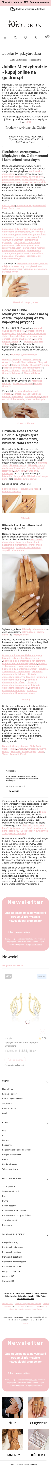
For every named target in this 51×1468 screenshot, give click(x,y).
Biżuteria (25, 518)
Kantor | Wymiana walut (12, 1099)
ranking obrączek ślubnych (31, 399)
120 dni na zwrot (9, 1220)
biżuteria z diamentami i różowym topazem (20, 675)
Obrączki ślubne (25, 423)
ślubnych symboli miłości (24, 354)
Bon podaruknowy (10, 1242)
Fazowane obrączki (23, 383)
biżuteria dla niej (10, 488)
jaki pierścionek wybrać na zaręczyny (22, 267)
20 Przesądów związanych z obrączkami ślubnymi (25, 832)
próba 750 (14, 830)
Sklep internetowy (23, 1464)
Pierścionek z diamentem (13, 1247)
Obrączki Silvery (31, 373)
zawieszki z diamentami (28, 547)
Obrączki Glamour (31, 370)
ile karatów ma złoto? (21, 828)
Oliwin (41, 751)
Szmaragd (32, 748)
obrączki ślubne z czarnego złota (25, 336)
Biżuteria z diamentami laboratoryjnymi (22, 655)
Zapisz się (14, 791)
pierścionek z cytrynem (14, 237)
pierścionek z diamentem (15, 229)
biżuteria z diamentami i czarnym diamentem (24, 665)
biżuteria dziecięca (11, 491)
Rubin (13, 748)
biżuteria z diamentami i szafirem (19, 681)
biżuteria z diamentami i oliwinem (22, 673)
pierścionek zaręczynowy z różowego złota (24, 182)
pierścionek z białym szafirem (30, 234)
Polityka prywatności (11, 1154)
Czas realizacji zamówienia (14, 1210)
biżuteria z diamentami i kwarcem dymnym (19, 692)
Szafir (5, 748)
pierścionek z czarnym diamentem (21, 238)
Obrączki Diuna (28, 362)
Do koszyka (18, 1060)
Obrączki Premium (39, 365)
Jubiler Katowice (11, 1296)
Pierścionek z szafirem (12, 1257)
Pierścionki (19, 468)
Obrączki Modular (11, 370)
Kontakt (5, 1159)
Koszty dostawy (9, 1206)
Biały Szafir (36, 746)
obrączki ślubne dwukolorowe (17, 339)
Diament (6, 746)
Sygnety (31, 468)
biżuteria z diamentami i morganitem (25, 670)
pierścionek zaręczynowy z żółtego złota (23, 176)
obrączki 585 (35, 393)
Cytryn (42, 748)
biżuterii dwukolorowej (25, 479)
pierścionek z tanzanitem (30, 253)
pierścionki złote (34, 1306)
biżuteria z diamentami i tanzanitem (22, 686)
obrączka (7, 393)
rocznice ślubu (32, 396)
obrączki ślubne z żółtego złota (22, 329)
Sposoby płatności (10, 1191)
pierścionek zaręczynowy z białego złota (23, 179)
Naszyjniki (7, 470)
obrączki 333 (19, 393)
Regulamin (7, 1145)
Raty (4, 1196)
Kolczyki (8, 1038)
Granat (5, 751)
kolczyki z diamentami (27, 542)
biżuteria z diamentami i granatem (19, 669)
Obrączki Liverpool (11, 359)
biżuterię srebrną (17, 465)
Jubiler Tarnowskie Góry (25, 1299)
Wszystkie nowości (11, 965)
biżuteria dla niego (30, 488)
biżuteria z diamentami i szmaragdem (19, 683)
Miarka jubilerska (9, 1164)
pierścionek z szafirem (14, 250)
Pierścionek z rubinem (11, 1252)
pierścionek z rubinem (34, 248)
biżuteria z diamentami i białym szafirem (24, 660)
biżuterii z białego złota (14, 476)
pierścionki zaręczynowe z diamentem (28, 1304)
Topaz (5, 754)
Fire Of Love (8, 205)
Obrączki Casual (10, 362)
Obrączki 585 (8, 1276)
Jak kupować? (8, 1186)
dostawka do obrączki (28, 391)
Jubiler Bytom (9, 1293)
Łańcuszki (7, 473)
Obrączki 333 (8, 1281)
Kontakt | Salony (9, 1094)
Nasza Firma (7, 1089)
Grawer (5, 1140)
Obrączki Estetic (11, 367)
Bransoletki (32, 470)
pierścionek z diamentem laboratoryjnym (22, 230)
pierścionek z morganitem (27, 242)
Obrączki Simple (31, 359)
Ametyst (21, 748)
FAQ (4, 1130)
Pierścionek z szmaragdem (14, 1262)
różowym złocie (21, 634)
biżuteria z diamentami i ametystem (20, 658)
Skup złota (7, 1103)
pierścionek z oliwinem (14, 245)
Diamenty (25, 699)
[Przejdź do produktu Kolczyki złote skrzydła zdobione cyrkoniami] (25, 1004)
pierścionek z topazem (13, 256)
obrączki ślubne (7, 1304)
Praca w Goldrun (9, 1108)
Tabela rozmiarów (10, 1169)
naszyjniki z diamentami (14, 544)
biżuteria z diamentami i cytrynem (19, 663)
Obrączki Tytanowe (12, 373)
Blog (4, 1135)
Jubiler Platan (40, 1296)
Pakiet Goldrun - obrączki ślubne (16, 1215)
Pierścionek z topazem (12, 1266)
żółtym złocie (28, 632)
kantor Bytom (37, 1309)
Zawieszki (19, 470)
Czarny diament (20, 746)
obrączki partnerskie (12, 396)
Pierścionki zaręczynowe (25, 302)
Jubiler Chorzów (40, 1293)
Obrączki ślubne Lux (11, 1271)
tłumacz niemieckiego (23, 1309)
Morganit (15, 751)
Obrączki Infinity (19, 365)
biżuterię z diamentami (34, 629)
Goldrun (25, 1323)
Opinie (5, 1113)
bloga (43, 812)
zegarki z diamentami (13, 550)
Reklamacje (7, 1225)
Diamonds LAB (24, 205)
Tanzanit (14, 754)
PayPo (5, 1201)
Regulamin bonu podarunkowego (16, 1150)
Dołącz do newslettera (19, 932)
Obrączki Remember (32, 367)
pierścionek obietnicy (28, 263)
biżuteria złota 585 (20, 1306)
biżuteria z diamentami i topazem (21, 689)
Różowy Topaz (29, 751)
